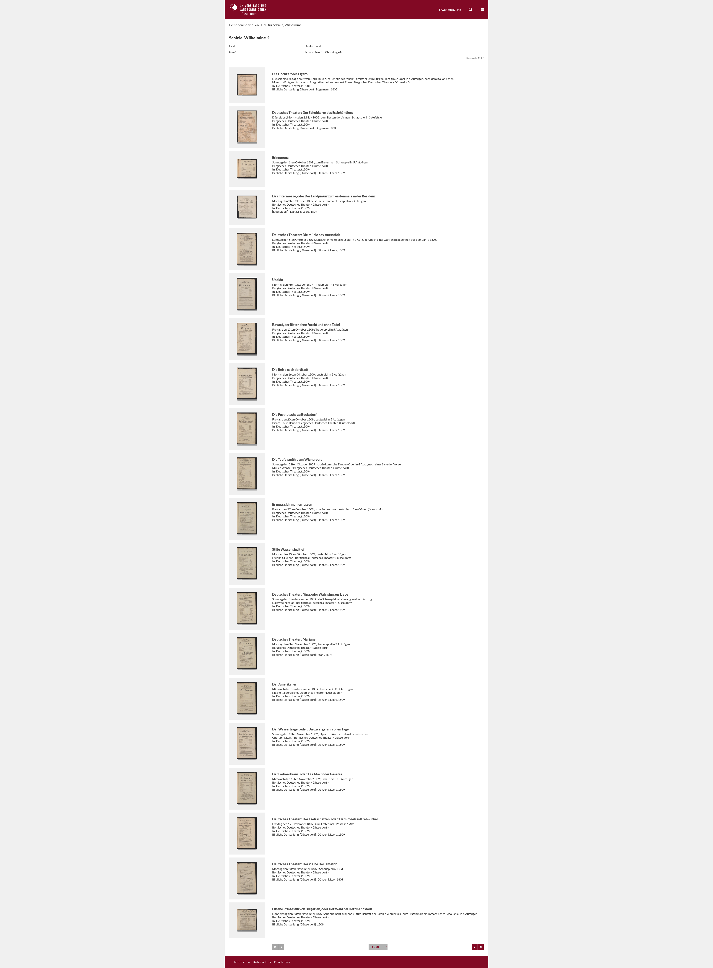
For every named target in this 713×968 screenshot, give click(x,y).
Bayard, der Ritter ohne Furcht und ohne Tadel (306, 325)
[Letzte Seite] (481, 947)
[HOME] (251, 9)
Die (306, 235)
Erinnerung (280, 157)
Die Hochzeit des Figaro (289, 74)
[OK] (470, 9)
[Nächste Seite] (475, 947)
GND (480, 58)
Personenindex (240, 25)
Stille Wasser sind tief (288, 549)
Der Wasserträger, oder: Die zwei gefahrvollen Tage (310, 729)
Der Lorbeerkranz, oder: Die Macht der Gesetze (307, 774)
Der (312, 113)
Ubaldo (277, 280)
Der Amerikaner (284, 684)
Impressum (242, 962)
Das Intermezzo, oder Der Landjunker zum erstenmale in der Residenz (324, 196)
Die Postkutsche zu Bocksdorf (294, 414)
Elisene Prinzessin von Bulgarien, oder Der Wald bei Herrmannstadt (322, 909)
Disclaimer (282, 962)
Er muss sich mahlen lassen (292, 504)
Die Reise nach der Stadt (290, 370)
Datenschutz (262, 962)
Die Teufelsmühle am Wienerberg (297, 459)
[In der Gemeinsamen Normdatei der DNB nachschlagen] (268, 37)
